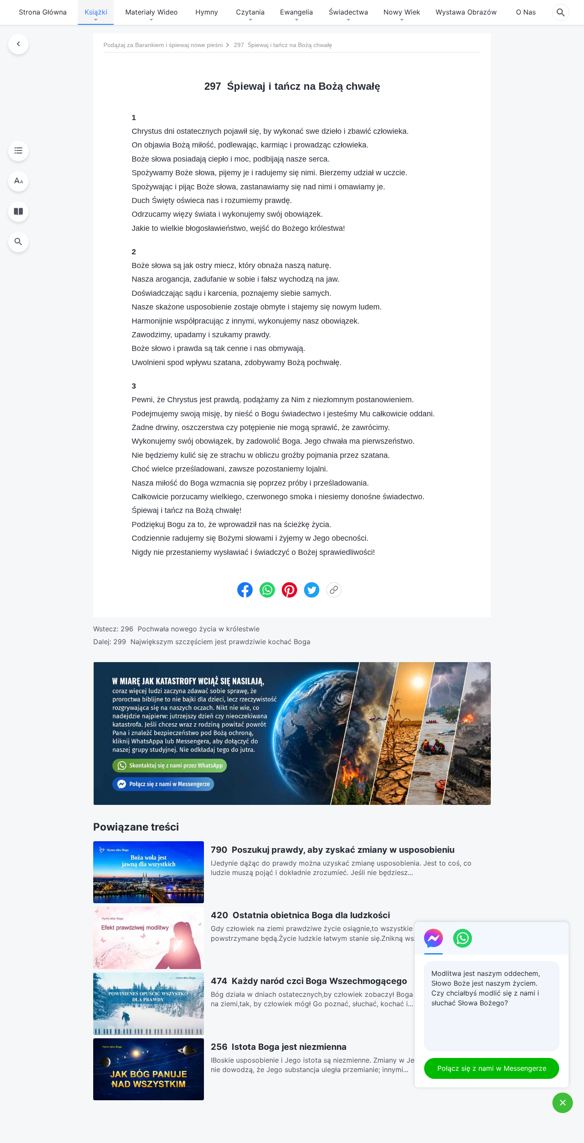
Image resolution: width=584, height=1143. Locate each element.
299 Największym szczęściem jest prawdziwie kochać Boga (211, 641)
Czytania (250, 12)
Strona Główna (43, 12)
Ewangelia (296, 12)
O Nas (526, 12)
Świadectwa (348, 12)
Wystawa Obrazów (466, 12)
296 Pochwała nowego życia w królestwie (190, 629)
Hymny (206, 12)
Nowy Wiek (401, 12)
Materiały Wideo (151, 12)
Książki (96, 12)
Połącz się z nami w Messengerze (491, 1068)
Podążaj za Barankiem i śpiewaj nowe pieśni (163, 44)
